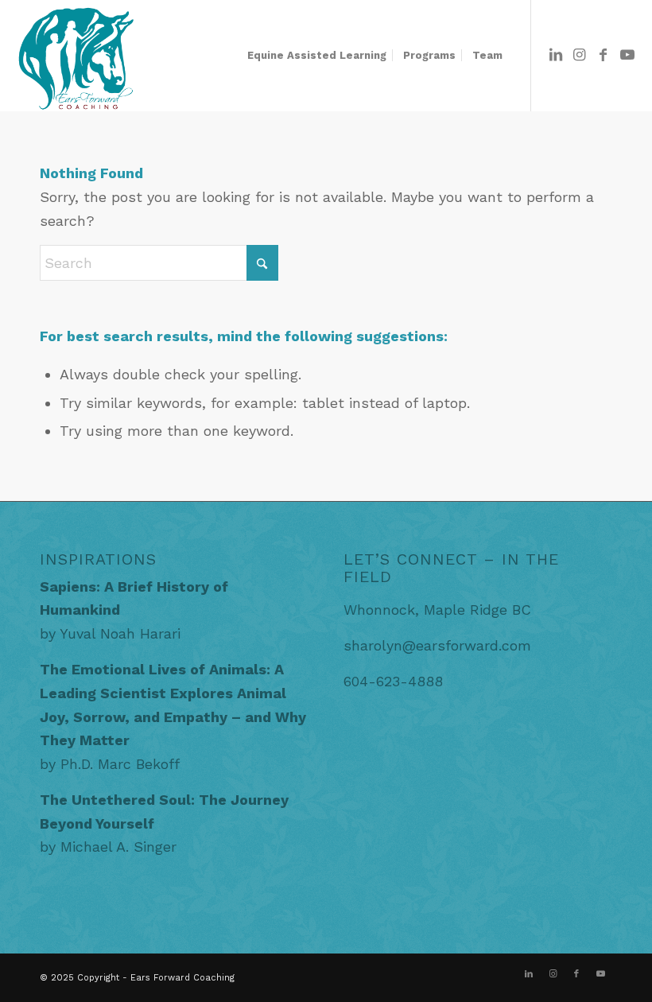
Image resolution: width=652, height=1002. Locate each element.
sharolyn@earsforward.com (437, 645)
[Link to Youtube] (627, 55)
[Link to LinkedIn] (556, 55)
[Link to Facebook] (603, 55)
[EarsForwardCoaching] (75, 55)
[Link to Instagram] (580, 55)
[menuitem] (316, 55)
